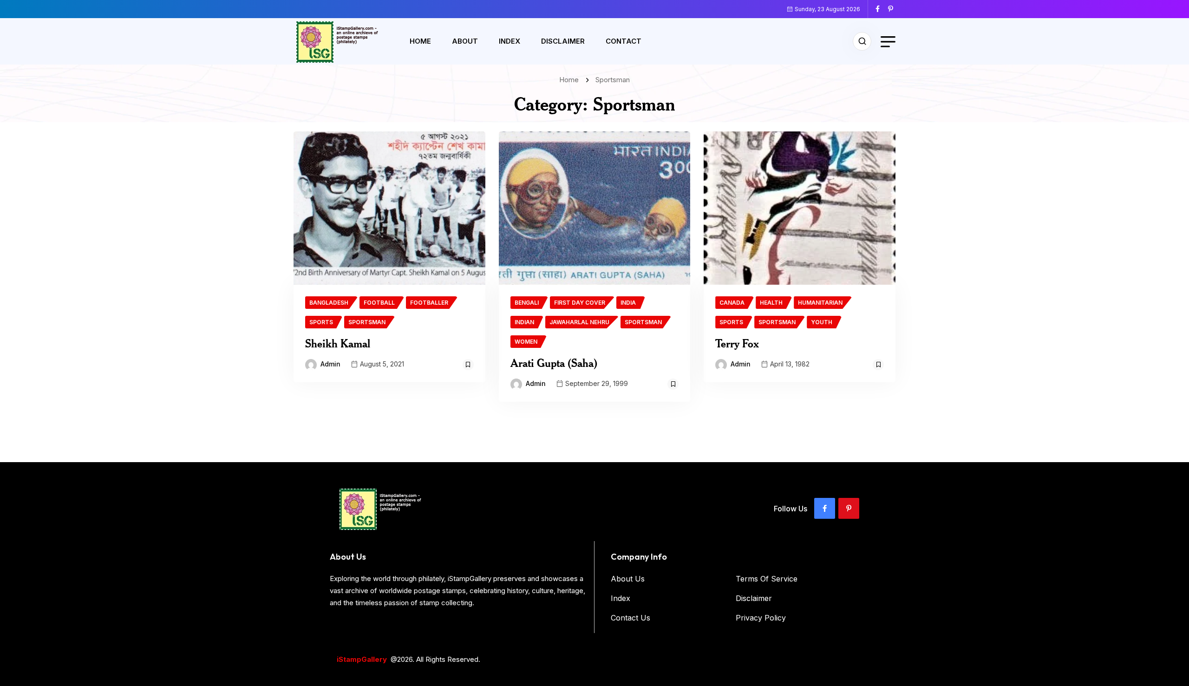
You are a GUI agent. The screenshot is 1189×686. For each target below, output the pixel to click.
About (465, 41)
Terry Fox (737, 343)
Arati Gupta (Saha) (553, 363)
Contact (623, 41)
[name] (881, 9)
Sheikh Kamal (337, 343)
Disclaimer (563, 41)
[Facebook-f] (824, 508)
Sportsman (612, 79)
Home (420, 41)
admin (330, 364)
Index (509, 41)
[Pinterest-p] (848, 508)
